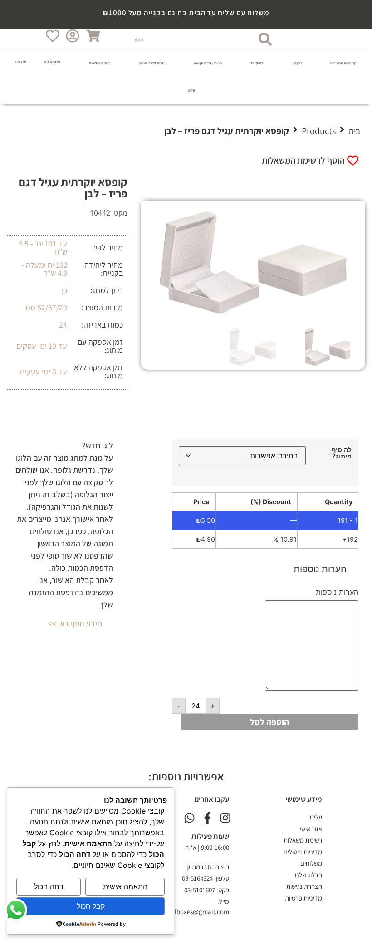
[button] (338, 63)
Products (319, 131)
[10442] (253, 262)
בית (354, 131)
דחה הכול (49, 886)
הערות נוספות (337, 592)
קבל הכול (91, 905)
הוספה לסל (269, 722)
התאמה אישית (125, 886)
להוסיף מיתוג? (342, 453)
